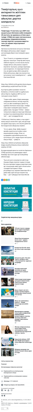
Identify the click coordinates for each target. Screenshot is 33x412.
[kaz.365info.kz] (16, 3)
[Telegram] (9, 180)
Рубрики (6, 3)
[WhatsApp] (7, 180)
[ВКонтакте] (2, 180)
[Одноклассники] (4, 180)
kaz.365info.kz (5, 27)
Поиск (29, 3)
